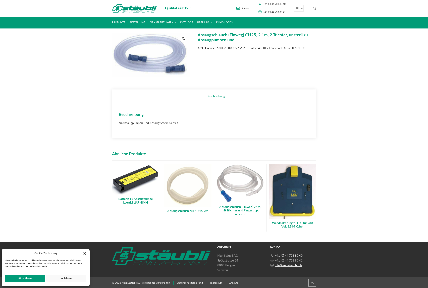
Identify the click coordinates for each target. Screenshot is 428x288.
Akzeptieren (25, 278)
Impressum (216, 282)
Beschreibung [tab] (216, 96)
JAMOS (233, 282)
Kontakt (246, 8)
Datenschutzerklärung (190, 282)
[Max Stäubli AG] (134, 8)
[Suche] (314, 8)
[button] (84, 253)
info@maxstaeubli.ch (288, 265)
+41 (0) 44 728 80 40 (274, 4)
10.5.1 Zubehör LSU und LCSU (281, 48)
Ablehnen (66, 278)
